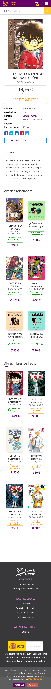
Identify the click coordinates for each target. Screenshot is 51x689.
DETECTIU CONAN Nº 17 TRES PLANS (15, 457)
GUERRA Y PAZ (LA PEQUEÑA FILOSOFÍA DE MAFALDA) (15, 335)
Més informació (35, 679)
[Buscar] (47, 10)
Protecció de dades (25, 612)
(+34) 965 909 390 (25, 584)
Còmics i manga (29, 115)
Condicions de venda (25, 608)
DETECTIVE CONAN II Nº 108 (15, 513)
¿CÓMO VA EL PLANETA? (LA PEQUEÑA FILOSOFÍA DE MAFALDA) (36, 225)
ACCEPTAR (19, 685)
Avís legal (25, 603)
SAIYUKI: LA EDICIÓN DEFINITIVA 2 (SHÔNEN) (15, 284)
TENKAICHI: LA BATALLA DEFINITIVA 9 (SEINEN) (15, 227)
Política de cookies (25, 617)
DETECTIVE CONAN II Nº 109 (36, 401)
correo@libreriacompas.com (26, 588)
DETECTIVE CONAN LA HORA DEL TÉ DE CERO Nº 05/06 (36, 513)
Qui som (25, 631)
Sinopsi (12, 152)
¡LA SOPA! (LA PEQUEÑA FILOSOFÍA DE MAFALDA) (36, 335)
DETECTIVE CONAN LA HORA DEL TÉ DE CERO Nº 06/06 (36, 457)
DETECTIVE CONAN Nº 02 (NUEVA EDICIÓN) (15, 400)
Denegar (32, 685)
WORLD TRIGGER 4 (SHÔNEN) (36, 285)
